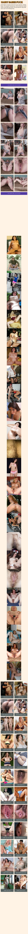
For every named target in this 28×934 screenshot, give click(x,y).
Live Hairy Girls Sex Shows (14, 85)
